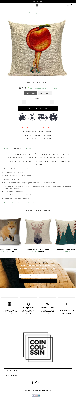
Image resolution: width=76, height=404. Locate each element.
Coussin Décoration (18, 203)
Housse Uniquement (45, 93)
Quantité (38, 98)
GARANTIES (7, 148)
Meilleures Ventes (32, 203)
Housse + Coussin (30, 93)
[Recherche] (68, 5)
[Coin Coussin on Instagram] (39, 382)
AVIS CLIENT (28, 148)
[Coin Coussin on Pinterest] (36, 382)
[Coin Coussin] (37, 6)
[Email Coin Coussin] (43, 382)
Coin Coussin (33, 391)
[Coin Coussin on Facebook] (32, 382)
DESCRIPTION (17, 148)
